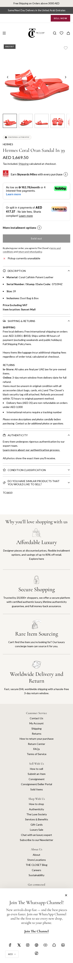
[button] (8, 77)
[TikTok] (36, 953)
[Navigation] (4, 33)
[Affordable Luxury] (36, 548)
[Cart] (68, 33)
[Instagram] (28, 945)
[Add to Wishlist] (65, 47)
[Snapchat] (54, 945)
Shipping (24, 163)
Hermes (8, 144)
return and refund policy (30, 251)
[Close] (66, 895)
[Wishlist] (61, 33)
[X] (19, 945)
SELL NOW (60, 18)
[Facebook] (10, 945)
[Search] (55, 33)
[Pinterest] (36, 945)
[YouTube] (45, 945)
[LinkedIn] (63, 945)
